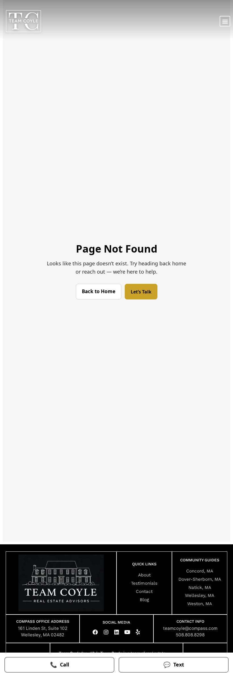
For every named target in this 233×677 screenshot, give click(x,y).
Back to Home (98, 291)
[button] (225, 21)
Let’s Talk (141, 292)
